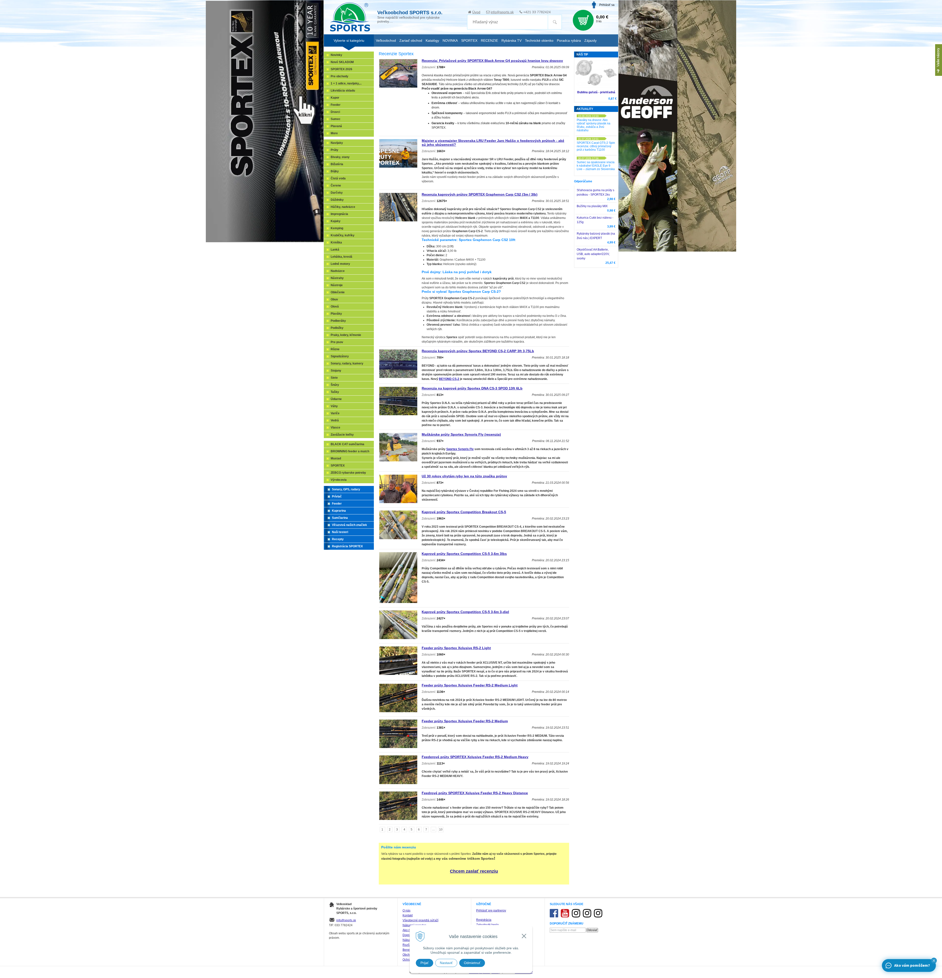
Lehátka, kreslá (341, 256)
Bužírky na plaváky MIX (592, 206)
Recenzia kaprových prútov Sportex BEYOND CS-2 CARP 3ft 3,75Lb (478, 351)
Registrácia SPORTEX (347, 546)
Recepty (338, 539)
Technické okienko (539, 40)
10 (441, 829)
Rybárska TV (511, 40)
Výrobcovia (339, 480)
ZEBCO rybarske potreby (348, 472)
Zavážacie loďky (342, 434)
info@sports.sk (502, 12)
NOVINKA (450, 40)
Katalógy (432, 40)
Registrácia (483, 920)
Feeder (335, 105)
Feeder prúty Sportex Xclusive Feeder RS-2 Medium (465, 721)
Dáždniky (337, 199)
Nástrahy (337, 278)
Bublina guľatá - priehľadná (596, 92)
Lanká (335, 249)
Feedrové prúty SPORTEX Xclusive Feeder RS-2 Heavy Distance (475, 793)
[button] (934, 961)
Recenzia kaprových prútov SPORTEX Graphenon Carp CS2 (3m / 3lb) (479, 194)
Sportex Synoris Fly (460, 449)
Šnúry (335, 385)
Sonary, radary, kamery (347, 363)
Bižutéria (337, 164)
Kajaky (335, 221)
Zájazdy (590, 40)
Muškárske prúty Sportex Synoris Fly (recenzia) (461, 434)
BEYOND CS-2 (449, 379)
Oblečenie (338, 292)
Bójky (335, 171)
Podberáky (338, 320)
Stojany (336, 370)
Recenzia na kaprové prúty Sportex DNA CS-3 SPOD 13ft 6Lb (472, 388)
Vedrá (335, 420)
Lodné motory (340, 264)
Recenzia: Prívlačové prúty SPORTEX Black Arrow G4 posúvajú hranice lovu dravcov (492, 61)
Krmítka (336, 242)
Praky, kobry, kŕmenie (346, 335)
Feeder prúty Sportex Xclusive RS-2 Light (456, 648)
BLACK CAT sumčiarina (347, 444)
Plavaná (336, 126)
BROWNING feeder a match (350, 451)
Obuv (334, 299)
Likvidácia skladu (343, 90)
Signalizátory (340, 356)
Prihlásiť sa (607, 5)
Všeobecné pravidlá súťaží (420, 920)
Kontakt (408, 915)
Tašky (335, 392)
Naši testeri (340, 532)
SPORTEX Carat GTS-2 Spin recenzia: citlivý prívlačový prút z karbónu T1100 (596, 146)
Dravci (335, 112)
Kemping (337, 228)
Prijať (424, 963)
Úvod (476, 12)
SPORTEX (338, 465)
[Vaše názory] (938, 60)
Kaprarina (339, 510)
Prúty (334, 150)
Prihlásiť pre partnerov (491, 910)
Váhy (334, 406)
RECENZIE (489, 40)
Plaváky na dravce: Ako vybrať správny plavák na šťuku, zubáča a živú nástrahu (593, 125)
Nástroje (337, 285)
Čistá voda (338, 178)
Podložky (337, 328)
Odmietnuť (472, 963)
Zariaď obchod (410, 40)
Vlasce (335, 427)
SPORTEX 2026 (341, 69)
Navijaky (337, 143)
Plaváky (336, 313)
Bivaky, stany (340, 157)
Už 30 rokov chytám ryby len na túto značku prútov (464, 476)
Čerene (336, 185)
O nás (406, 910)
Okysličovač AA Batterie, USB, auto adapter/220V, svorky (593, 254)
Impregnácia (339, 214)
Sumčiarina (340, 518)
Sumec (335, 119)
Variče (335, 413)
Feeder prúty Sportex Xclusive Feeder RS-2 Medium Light (470, 685)
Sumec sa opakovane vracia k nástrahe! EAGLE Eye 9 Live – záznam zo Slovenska (596, 166)
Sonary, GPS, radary (346, 489)
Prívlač (337, 496)
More (334, 133)
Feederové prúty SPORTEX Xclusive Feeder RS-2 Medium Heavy (475, 757)
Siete (334, 377)
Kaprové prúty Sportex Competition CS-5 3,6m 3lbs (464, 554)
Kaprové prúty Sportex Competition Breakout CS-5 (464, 512)
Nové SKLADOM (342, 62)
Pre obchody (339, 76)
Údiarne (336, 399)
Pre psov (337, 342)
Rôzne (335, 349)
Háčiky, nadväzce (343, 207)
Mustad (336, 458)
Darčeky (337, 192)
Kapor (335, 97)
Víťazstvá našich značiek (349, 525)
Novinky (336, 55)
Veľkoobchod (386, 40)
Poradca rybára (569, 40)
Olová (335, 306)
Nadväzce (338, 271)
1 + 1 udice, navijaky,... (346, 83)
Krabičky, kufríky (342, 235)
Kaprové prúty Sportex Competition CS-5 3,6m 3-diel (465, 612)
